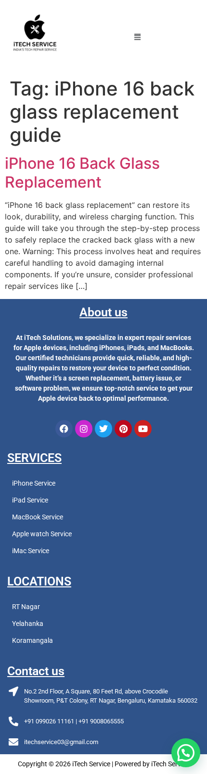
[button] (137, 36)
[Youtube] (143, 428)
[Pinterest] (123, 428)
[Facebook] (64, 428)
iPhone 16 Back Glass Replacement (82, 172)
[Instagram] (83, 428)
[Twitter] (103, 428)
